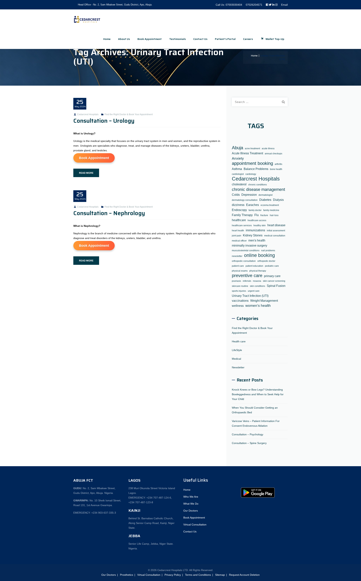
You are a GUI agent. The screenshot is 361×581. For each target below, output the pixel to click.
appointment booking (252, 163)
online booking (259, 255)
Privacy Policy (173, 574)
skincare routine (240, 286)
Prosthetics (126, 574)
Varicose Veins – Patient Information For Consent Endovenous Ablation (256, 423)
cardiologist (238, 174)
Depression (249, 194)
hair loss (274, 215)
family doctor (255, 210)
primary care (272, 276)
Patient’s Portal (225, 39)
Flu (256, 215)
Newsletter (238, 367)
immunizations (255, 230)
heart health (238, 230)
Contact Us (200, 39)
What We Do (190, 503)
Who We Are (190, 496)
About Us (124, 39)
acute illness (268, 148)
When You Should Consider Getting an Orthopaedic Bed (255, 410)
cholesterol (239, 184)
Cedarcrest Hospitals (88, 114)
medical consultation (274, 235)
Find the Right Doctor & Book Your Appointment (129, 114)
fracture (264, 215)
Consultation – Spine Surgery (249, 443)
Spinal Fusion (276, 285)
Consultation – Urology (103, 120)
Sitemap (220, 574)
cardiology (250, 174)
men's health (256, 240)
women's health (258, 306)
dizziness (238, 204)
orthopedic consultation (244, 261)
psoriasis (236, 281)
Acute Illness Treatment (247, 153)
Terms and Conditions (198, 574)
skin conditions (257, 286)
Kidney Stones (252, 235)
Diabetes (265, 199)
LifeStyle (237, 350)
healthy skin (259, 225)
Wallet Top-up (274, 39)
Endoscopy (239, 210)
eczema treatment (270, 205)
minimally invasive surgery (249, 245)
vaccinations (240, 300)
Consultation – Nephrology (109, 213)
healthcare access (257, 220)
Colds (236, 194)
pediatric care (272, 266)
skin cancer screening (274, 281)
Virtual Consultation (194, 524)
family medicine (271, 210)
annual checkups (273, 153)
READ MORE (86, 173)
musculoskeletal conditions (245, 250)
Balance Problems (256, 169)
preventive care (247, 275)
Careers (248, 39)
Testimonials (177, 39)
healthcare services (242, 225)
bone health (276, 169)
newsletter (237, 256)
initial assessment (276, 230)
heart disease (276, 225)
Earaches (252, 204)
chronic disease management (258, 189)
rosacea (257, 281)
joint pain (236, 235)
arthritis (278, 164)
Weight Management (264, 300)
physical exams (240, 271)
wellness (238, 305)
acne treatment (252, 148)
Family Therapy (242, 215)
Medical (236, 358)
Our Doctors (190, 510)
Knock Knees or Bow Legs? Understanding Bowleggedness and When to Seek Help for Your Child (258, 394)
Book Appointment (94, 158)
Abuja (237, 147)
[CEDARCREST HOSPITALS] (87, 19)
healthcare (239, 220)
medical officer (239, 240)
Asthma (237, 169)
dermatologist (265, 195)
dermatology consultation (245, 200)
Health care (239, 341)
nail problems (268, 250)
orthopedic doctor (266, 261)
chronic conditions (257, 184)
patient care (238, 266)
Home (107, 39)
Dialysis (278, 199)
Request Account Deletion (244, 574)
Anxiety (238, 158)
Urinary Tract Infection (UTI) (250, 295)
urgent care (253, 291)
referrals (247, 281)
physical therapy (257, 271)
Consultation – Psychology (247, 434)
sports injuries (239, 291)
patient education (254, 266)
